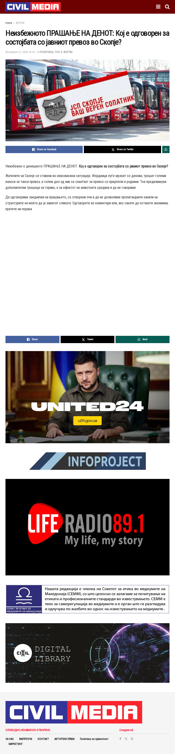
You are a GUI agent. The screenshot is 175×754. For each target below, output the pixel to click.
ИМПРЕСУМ (25, 739)
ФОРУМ (20, 23)
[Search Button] (167, 7)
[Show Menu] (158, 7)
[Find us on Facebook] (120, 738)
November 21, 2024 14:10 (20, 52)
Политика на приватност (94, 739)
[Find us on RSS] (132, 738)
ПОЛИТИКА (46, 52)
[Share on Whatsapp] (166, 149)
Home (8, 23)
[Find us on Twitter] (126, 738)
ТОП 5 (58, 52)
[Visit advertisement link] (87, 397)
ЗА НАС (9, 739)
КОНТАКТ (43, 739)
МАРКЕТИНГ (16, 744)
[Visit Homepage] (33, 6)
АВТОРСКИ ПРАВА (64, 739)
